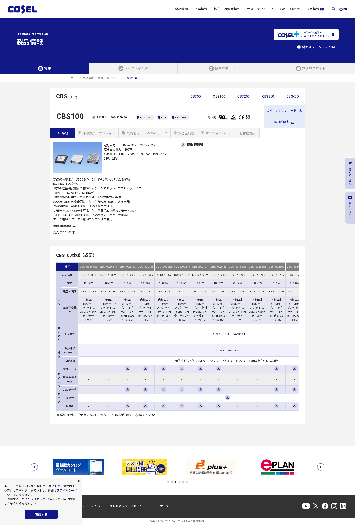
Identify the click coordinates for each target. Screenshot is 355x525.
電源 (100, 78)
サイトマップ (160, 506)
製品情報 (181, 9)
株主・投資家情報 (227, 9)
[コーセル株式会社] (22, 9)
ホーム (75, 78)
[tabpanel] (78, 467)
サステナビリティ (260, 9)
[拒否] (79, 481)
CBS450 (293, 97)
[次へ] (320, 466)
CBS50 (196, 97)
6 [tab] (187, 482)
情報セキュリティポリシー (127, 506)
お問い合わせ (290, 9)
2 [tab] (172, 482)
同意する (41, 515)
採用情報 (312, 9)
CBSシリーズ (115, 78)
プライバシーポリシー (89, 506)
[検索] (333, 9)
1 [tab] (168, 482)
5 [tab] (183, 482)
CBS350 (268, 97)
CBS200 (243, 97)
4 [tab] (179, 482)
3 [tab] (175, 482)
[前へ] (34, 466)
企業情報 (200, 9)
